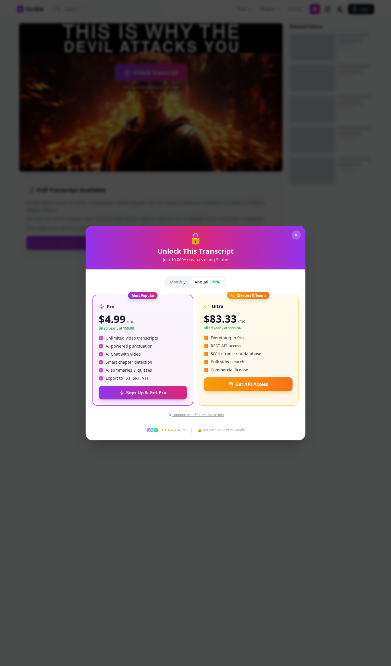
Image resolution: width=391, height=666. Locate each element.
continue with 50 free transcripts (198, 415)
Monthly (177, 282)
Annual (207, 282)
